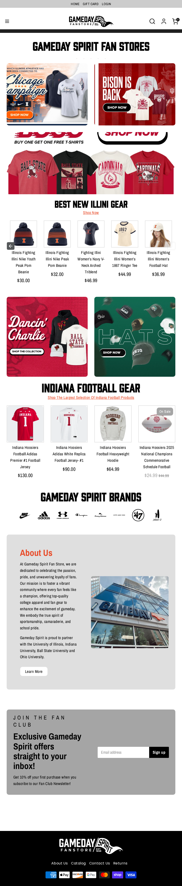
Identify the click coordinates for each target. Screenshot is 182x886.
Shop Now (91, 212)
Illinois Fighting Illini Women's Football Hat (158, 259)
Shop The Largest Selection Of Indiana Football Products (91, 397)
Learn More (34, 671)
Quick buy (29, 239)
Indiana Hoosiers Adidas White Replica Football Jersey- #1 (69, 454)
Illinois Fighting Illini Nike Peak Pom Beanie (57, 259)
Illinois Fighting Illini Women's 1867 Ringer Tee (124, 259)
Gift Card (91, 4)
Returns (120, 863)
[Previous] (10, 246)
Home (75, 4)
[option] (23, 253)
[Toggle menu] (7, 21)
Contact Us (99, 863)
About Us (59, 863)
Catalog (78, 863)
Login (106, 4)
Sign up (159, 752)
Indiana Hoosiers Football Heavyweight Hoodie (113, 454)
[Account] (163, 20)
